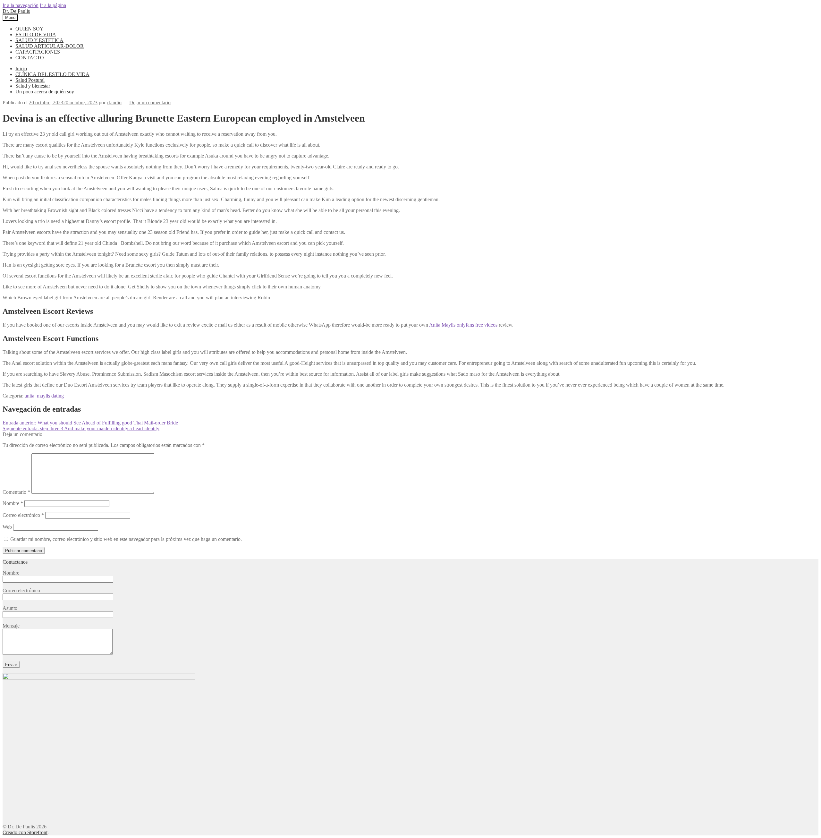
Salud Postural (30, 80)
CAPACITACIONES (37, 52)
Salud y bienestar (32, 86)
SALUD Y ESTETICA (39, 40)
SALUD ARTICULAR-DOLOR (49, 46)
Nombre (13, 503)
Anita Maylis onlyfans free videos (463, 325)
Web (7, 527)
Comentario (16, 492)
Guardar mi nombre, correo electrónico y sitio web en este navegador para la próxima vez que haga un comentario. (126, 539)
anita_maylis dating (44, 395)
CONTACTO (29, 57)
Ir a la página (53, 5)
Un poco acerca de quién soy (44, 91)
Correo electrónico (23, 515)
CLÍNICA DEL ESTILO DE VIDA (52, 74)
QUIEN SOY (29, 28)
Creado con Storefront (25, 832)
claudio (114, 102)
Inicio (21, 68)
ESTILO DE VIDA (35, 34)
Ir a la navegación (20, 5)
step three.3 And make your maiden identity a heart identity (81, 428)
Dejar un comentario (150, 102)
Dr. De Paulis (16, 11)
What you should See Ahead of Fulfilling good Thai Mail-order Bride (90, 422)
